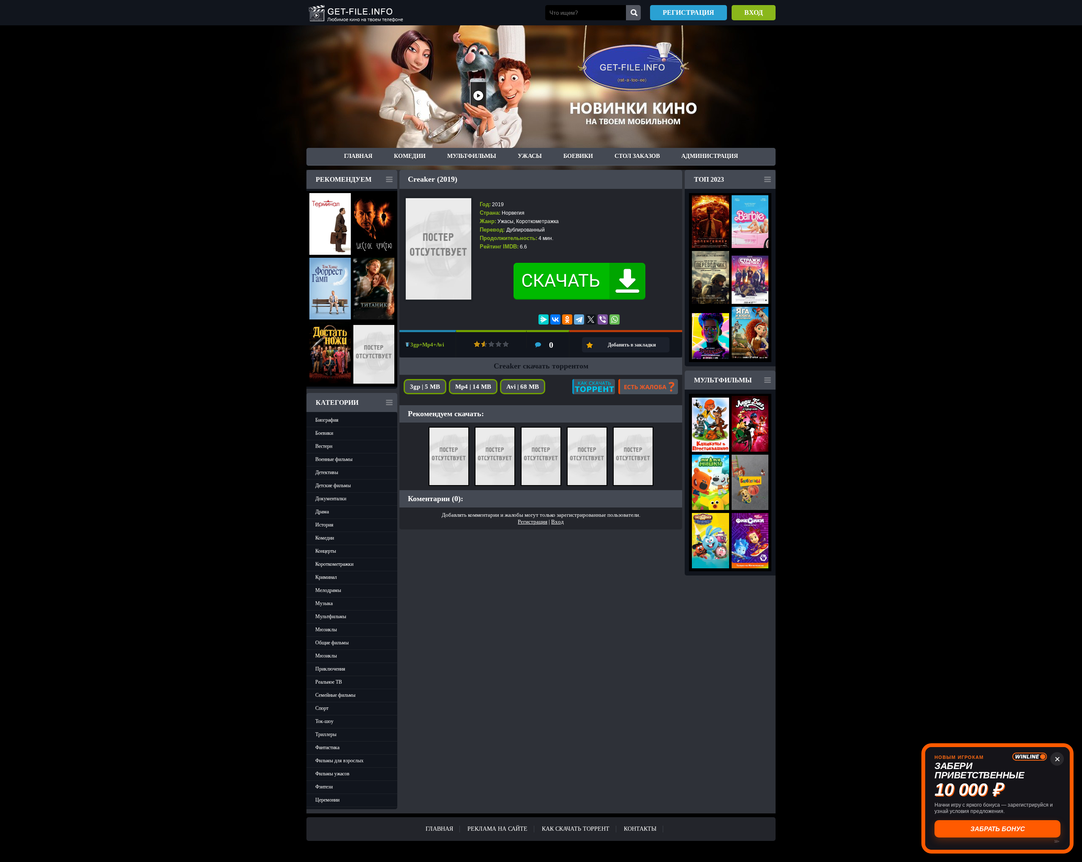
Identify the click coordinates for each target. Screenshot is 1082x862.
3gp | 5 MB (425, 386)
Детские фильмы (333, 485)
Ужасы (530, 156)
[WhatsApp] (614, 319)
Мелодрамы (328, 590)
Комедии (410, 156)
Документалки (330, 498)
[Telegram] (579, 319)
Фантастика (327, 747)
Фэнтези (324, 786)
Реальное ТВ (328, 682)
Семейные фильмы (335, 695)
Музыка (324, 603)
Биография (327, 420)
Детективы (326, 472)
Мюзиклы (326, 629)
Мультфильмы (471, 156)
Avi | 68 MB (522, 386)
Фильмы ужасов (332, 773)
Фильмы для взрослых (339, 760)
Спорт (321, 708)
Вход (753, 12)
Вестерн (323, 446)
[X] (591, 319)
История (324, 524)
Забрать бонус (997, 828)
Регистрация (688, 12)
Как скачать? (593, 386)
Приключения (330, 668)
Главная (358, 156)
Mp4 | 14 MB (473, 386)
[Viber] (603, 319)
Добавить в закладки (632, 345)
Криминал (326, 577)
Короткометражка (537, 221)
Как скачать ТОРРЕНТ (575, 829)
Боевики (578, 156)
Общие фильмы (332, 642)
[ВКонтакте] (555, 319)
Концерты (325, 551)
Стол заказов (637, 156)
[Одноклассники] (567, 319)
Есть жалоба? (648, 386)
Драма (322, 511)
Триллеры (325, 734)
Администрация (709, 156)
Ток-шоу (324, 721)
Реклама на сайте (497, 829)
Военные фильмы (333, 459)
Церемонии (327, 799)
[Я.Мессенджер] (543, 319)
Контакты (640, 829)
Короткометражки (334, 564)
